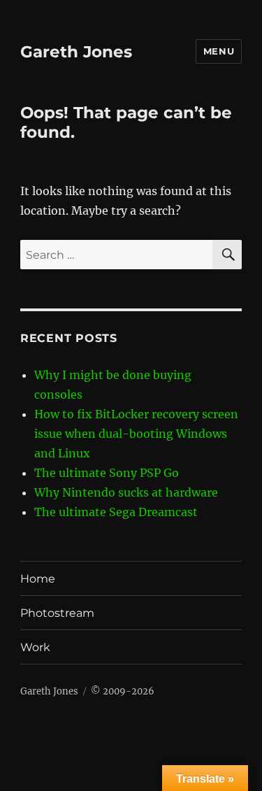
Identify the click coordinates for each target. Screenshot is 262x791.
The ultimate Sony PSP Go (106, 473)
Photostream (57, 613)
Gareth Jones (76, 52)
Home (37, 578)
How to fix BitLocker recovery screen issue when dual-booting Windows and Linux (136, 433)
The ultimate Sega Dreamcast (116, 512)
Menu (218, 51)
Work (35, 647)
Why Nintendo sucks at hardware (126, 492)
